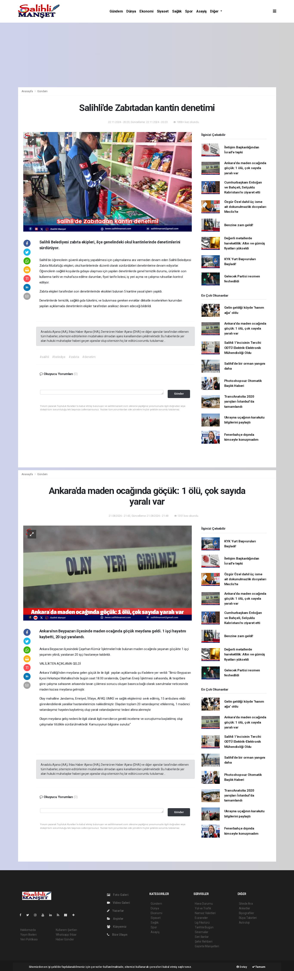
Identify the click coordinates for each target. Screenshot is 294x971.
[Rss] (60, 915)
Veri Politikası (29, 939)
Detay (243, 966)
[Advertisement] (147, 55)
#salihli (44, 357)
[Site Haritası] (67, 915)
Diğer (215, 11)
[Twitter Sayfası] (29, 915)
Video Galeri (121, 902)
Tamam (260, 966)
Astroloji (244, 922)
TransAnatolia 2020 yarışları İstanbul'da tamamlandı (239, 402)
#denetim (88, 357)
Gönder (179, 393)
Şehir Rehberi (203, 941)
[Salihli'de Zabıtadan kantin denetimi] (107, 181)
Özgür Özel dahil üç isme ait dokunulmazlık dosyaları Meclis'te (245, 207)
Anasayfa (28, 91)
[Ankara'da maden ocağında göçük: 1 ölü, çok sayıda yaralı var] (107, 572)
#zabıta (74, 357)
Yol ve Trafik (203, 908)
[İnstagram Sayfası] (37, 915)
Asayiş (201, 11)
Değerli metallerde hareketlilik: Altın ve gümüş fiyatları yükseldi (244, 243)
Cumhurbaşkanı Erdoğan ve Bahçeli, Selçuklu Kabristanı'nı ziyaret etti (243, 188)
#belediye (58, 357)
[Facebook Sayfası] (22, 915)
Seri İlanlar (202, 936)
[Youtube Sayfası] (45, 915)
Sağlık (177, 11)
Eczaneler (201, 918)
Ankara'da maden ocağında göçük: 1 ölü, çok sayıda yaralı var (245, 168)
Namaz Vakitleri (205, 913)
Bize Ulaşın (119, 934)
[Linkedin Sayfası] (52, 915)
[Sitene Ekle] (75, 915)
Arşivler (118, 918)
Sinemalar (201, 932)
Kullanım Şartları (66, 930)
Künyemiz (119, 926)
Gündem (116, 11)
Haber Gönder (65, 939)
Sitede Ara (246, 903)
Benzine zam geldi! (238, 225)
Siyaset (163, 11)
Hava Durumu (204, 903)
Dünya (131, 11)
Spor (189, 11)
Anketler (244, 908)
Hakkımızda (28, 930)
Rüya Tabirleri (248, 918)
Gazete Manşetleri (207, 946)
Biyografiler (246, 913)
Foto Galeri (120, 894)
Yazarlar (118, 910)
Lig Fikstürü (202, 922)
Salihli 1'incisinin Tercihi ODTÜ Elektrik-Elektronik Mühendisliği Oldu (242, 348)
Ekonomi (146, 11)
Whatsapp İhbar (66, 934)
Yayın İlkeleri (28, 934)
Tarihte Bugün (204, 927)
